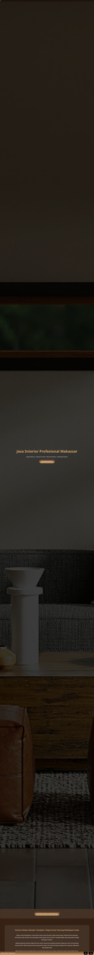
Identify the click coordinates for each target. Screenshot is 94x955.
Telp (91, 953)
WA (86, 953)
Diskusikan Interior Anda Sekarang (47, 914)
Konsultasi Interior (47, 461)
